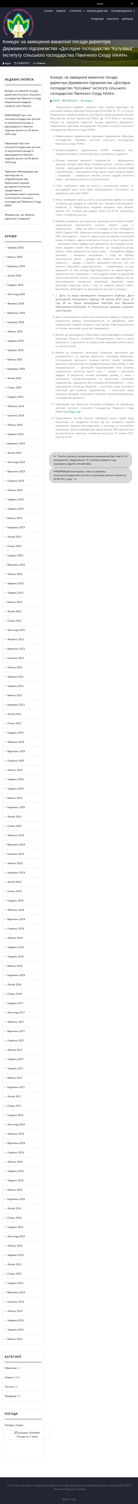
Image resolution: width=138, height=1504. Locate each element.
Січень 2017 (14, 1105)
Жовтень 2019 (15, 835)
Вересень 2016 (16, 1143)
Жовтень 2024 (15, 406)
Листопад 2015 (16, 1236)
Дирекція (127, 19)
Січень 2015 (14, 1273)
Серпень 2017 (15, 1040)
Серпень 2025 (15, 322)
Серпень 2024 (15, 415)
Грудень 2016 (15, 1115)
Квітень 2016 (14, 1189)
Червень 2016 (15, 1171)
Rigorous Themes (75, 1489)
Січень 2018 (14, 993)
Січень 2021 (14, 723)
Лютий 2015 (14, 1264)
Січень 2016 (14, 1217)
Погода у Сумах (14, 1425)
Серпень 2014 (15, 1301)
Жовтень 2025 (15, 303)
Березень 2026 (16, 266)
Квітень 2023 (14, 518)
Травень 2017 (15, 1068)
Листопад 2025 (16, 294)
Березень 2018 (16, 975)
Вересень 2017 (16, 1031)
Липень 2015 (14, 1245)
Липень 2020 (14, 770)
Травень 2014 (15, 1329)
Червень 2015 (15, 1255)
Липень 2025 (14, 331)
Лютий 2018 (14, 984)
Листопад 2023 (16, 462)
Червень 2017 (15, 1059)
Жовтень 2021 (15, 639)
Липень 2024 (14, 424)
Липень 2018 (14, 937)
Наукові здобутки (97, 11)
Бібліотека (11, 1368)
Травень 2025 (15, 350)
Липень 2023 (14, 490)
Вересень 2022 (16, 564)
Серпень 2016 (15, 1152)
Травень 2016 (15, 1180)
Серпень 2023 (15, 480)
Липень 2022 (14, 574)
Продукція (97, 19)
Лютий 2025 (14, 378)
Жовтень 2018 (15, 909)
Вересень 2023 (16, 471)
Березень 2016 (16, 1199)
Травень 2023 (15, 508)
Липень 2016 (14, 1161)
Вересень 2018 (16, 919)
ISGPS (56, 100)
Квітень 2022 (14, 602)
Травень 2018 (15, 956)
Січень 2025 (14, 387)
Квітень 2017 (14, 1077)
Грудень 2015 (15, 1227)
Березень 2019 (16, 872)
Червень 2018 (15, 947)
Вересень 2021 (16, 648)
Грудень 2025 (15, 284)
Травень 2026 (15, 247)
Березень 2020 (16, 807)
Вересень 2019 (16, 844)
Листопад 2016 (16, 1124)
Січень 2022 (14, 620)
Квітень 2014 (14, 1339)
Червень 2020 (15, 779)
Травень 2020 (15, 788)
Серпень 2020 (15, 760)
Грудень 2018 (15, 900)
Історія (48, 11)
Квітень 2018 (14, 965)
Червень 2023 (15, 499)
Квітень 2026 (14, 256)
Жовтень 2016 (15, 1133)
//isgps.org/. (74, 411)
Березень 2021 (16, 704)
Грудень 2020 (15, 732)
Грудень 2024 (15, 396)
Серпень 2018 (15, 928)
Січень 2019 (14, 891)
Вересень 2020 (16, 751)
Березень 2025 (16, 368)
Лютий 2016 (14, 1208)
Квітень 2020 (14, 797)
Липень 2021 (14, 667)
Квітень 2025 (14, 359)
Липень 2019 (14, 863)
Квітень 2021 (14, 695)
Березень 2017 (16, 1087)
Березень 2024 (16, 443)
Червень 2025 (15, 340)
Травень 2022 (15, 592)
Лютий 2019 (14, 881)
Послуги (9, 1386)
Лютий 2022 (14, 611)
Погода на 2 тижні (27, 1436)
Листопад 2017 (16, 1012)
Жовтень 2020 (15, 742)
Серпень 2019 (15, 853)
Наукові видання (121, 11)
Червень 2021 (15, 676)
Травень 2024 (15, 434)
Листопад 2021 (16, 630)
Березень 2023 (16, 527)
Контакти (112, 19)
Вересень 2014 (16, 1292)
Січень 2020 (14, 825)
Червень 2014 (15, 1320)
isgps (8, 63)
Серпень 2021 (15, 658)
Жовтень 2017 (15, 1021)
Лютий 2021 (14, 714)
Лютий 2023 (14, 536)
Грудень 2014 (15, 1283)
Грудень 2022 (15, 555)
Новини (61, 11)
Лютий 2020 (14, 816)
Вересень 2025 (16, 312)
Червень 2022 (15, 583)
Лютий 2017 (14, 1096)
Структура (75, 11)
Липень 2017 (14, 1049)
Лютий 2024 (14, 452)
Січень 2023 (14, 546)
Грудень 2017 (15, 1003)
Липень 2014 (14, 1311)
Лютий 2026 (14, 275)
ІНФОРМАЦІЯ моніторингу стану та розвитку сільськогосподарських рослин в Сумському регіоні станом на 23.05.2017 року (89, 475)
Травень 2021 (15, 686)
